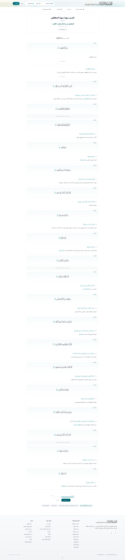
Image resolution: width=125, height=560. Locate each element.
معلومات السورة (45, 505)
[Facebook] (115, 533)
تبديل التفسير (62, 29)
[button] (69, 9)
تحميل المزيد (65, 500)
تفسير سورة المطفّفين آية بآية (86, 505)
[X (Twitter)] (111, 533)
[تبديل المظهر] (22, 3)
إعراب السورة (54, 505)
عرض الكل (57, 500)
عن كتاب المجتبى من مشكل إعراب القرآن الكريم (68, 505)
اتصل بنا (16, 3)
